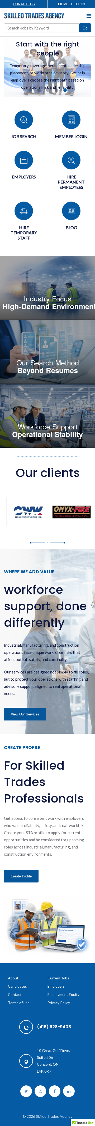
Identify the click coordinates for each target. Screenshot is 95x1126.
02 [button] (39, 90)
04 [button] (56, 90)
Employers (56, 986)
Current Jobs (58, 978)
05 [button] (65, 90)
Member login (71, 3)
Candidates (17, 986)
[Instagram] (40, 1091)
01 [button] (30, 90)
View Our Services (25, 713)
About (13, 978)
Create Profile (21, 875)
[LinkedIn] (69, 1091)
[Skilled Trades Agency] (34, 15)
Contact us (24, 3)
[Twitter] (26, 1091)
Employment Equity (63, 994)
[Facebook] (54, 1091)
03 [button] (47, 90)
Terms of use (19, 1002)
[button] (37, 543)
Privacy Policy (59, 1002)
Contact (15, 994)
